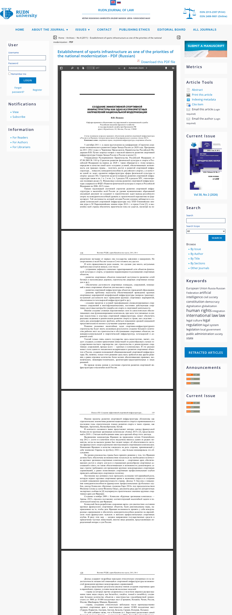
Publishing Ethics (134, 29)
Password (13, 63)
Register (37, 89)
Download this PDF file (158, 61)
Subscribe (19, 117)
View (16, 112)
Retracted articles (206, 353)
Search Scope (193, 226)
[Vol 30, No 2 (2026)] (206, 189)
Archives (70, 37)
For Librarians (21, 147)
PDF (71, 42)
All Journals (205, 29)
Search (189, 215)
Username (13, 52)
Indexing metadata (204, 99)
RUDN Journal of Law (116, 13)
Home (19, 29)
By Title (195, 258)
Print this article (202, 95)
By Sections (198, 263)
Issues (81, 29)
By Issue (196, 249)
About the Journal (48, 29)
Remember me (18, 73)
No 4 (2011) (82, 37)
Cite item (197, 104)
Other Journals (200, 268)
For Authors (20, 142)
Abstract (197, 90)
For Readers (20, 137)
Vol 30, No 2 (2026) (206, 195)
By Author (197, 254)
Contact (104, 29)
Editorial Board (171, 29)
